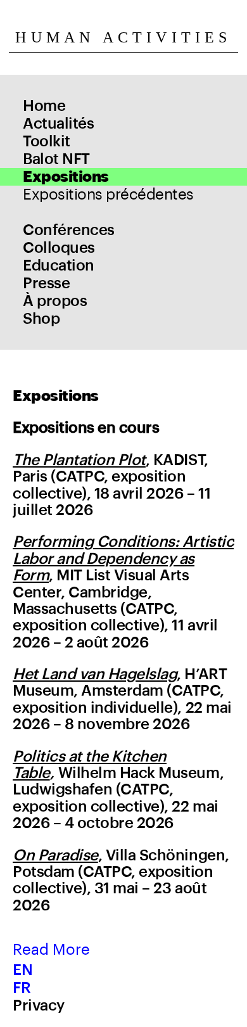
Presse (46, 283)
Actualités (58, 123)
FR (21, 987)
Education (58, 265)
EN (22, 970)
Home (44, 105)
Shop (41, 318)
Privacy (39, 1005)
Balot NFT (56, 159)
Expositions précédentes (108, 194)
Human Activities (123, 37)
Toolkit (46, 141)
